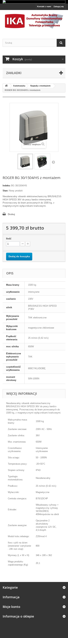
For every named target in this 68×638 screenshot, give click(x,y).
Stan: (5, 190)
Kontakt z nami (44, 6)
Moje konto (11, 607)
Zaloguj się (59, 6)
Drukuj (11, 214)
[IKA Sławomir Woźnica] (34, 21)
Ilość (8, 238)
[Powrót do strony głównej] (6, 86)
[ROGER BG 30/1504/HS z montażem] (25, 161)
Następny (53, 162)
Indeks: (6, 185)
